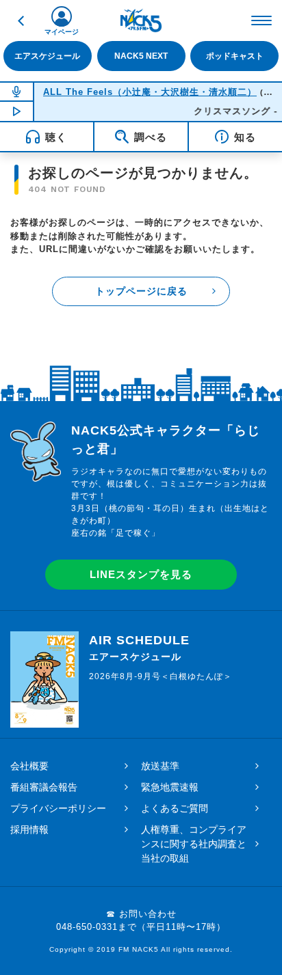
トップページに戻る (141, 291)
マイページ (61, 32)
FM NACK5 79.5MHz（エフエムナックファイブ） (141, 20)
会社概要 (29, 765)
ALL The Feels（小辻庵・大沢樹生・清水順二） (150, 92)
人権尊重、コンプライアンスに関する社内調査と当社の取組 (193, 844)
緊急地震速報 (169, 787)
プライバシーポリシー (58, 808)
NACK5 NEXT (141, 56)
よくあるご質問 (174, 808)
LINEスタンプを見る (141, 574)
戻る (20, 20)
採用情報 (29, 829)
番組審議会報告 (43, 787)
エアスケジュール (47, 56)
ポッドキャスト (235, 56)
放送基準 (160, 765)
